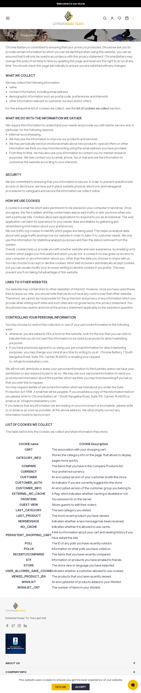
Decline (60, 687)
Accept (80, 687)
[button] (7, 18)
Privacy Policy (30, 35)
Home (9, 35)
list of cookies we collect (92, 108)
